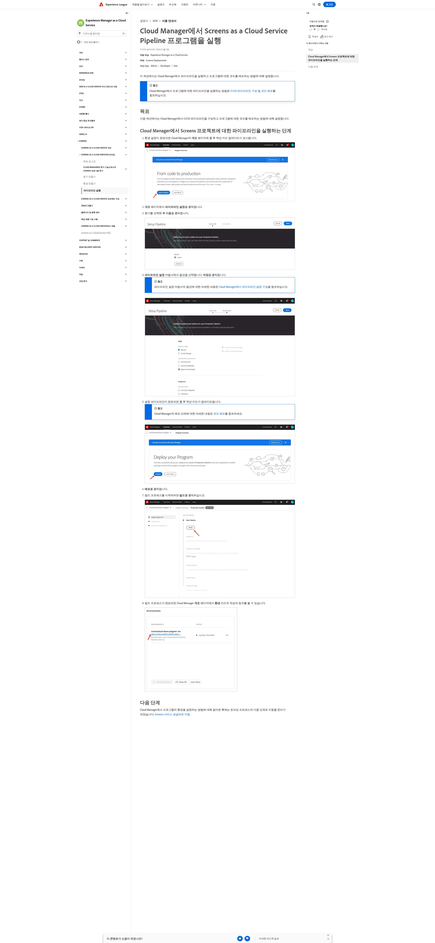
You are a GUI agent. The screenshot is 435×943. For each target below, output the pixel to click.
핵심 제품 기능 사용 (89, 219)
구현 (81, 261)
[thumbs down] (247, 938)
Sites (81, 93)
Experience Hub (86, 73)
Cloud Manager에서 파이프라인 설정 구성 (243, 286)
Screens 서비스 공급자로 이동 (172, 714)
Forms (82, 107)
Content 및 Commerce (89, 240)
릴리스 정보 (84, 59)
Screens (83, 141)
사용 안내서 (169, 20)
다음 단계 (313, 66)
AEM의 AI (83, 134)
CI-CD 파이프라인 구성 (243, 91)
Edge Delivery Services (90, 247)
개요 (81, 52)
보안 (81, 66)
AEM (155, 20)
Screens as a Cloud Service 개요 (96, 148)
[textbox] (101, 33)
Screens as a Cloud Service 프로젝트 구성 (100, 199)
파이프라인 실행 (92, 190)
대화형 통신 (84, 114)
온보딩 (82, 80)
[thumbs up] (240, 938)
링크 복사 (328, 36)
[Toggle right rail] (308, 13)
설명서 (144, 20)
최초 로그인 (89, 161)
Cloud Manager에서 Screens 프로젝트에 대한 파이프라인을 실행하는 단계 (331, 58)
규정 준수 (83, 281)
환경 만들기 (89, 183)
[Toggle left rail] (127, 13)
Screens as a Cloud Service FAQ (96, 232)
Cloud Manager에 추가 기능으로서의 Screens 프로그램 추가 (99, 169)
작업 (81, 274)
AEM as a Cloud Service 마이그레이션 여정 (98, 86)
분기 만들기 (89, 176)
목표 (310, 49)
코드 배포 (267, 91)
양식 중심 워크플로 (87, 120)
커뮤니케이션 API (86, 127)
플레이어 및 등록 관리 (90, 212)
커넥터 (82, 267)
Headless (83, 254)
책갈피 (315, 36)
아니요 (324, 29)
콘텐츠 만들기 (87, 205)
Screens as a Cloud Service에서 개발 (98, 226)
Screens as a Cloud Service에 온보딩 (98, 154)
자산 (81, 100)
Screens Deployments (156, 60)
